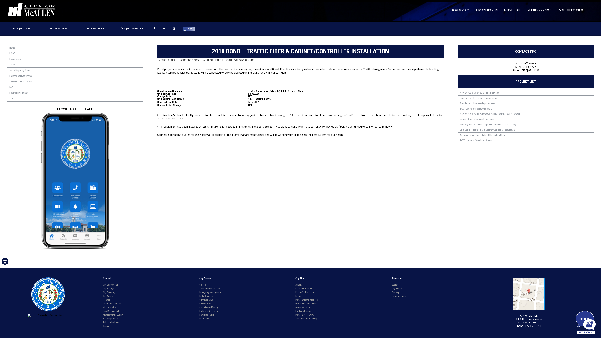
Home (12, 47)
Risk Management (111, 311)
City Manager (109, 288)
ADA (11, 98)
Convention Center (303, 288)
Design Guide (15, 59)
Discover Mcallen (488, 10)
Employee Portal (399, 296)
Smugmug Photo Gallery (306, 318)
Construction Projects (20, 81)
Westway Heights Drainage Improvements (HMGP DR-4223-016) (488, 124)
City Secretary (109, 292)
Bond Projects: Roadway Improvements (477, 103)
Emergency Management (210, 292)
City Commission (110, 285)
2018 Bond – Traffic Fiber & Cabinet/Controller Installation (228, 60)
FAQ (11, 87)
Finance (106, 300)
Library (298, 296)
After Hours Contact (573, 10)
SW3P (12, 64)
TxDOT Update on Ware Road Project (476, 140)
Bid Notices (204, 318)
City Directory (397, 288)
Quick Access (461, 10)
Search (395, 285)
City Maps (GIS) (206, 300)
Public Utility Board (111, 322)
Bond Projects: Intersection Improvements (478, 98)
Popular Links (23, 28)
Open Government (134, 28)
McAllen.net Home (167, 60)
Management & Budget (113, 315)
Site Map (395, 292)
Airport (298, 285)
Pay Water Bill (205, 303)
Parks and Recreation (208, 311)
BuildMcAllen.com (303, 311)
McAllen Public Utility (304, 315)
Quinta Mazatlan (302, 307)
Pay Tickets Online (207, 315)
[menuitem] (75, 48)
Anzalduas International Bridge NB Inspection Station (483, 135)
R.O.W (12, 53)
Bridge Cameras (206, 296)
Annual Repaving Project (20, 70)
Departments (60, 28)
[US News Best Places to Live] (48, 315)
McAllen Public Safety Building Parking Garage (480, 93)
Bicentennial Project (18, 93)
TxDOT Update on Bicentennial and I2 (476, 109)
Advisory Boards (110, 318)
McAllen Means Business (306, 300)
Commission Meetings (209, 307)
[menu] (75, 73)
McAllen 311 (513, 10)
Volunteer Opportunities (209, 288)
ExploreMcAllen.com (304, 292)
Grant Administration (112, 303)
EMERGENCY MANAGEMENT (539, 10)
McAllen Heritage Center (306, 303)
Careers (106, 326)
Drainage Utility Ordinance (20, 75)
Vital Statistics (109, 307)
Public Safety (97, 28)
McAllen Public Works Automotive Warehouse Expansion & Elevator (490, 114)
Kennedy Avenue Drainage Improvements (478, 119)
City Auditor (108, 296)
